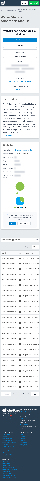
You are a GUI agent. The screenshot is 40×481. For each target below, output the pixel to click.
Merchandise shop (8, 475)
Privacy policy (6, 465)
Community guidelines (9, 469)
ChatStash (5, 453)
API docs (5, 437)
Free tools (5, 451)
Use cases (5, 445)
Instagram (23, 445)
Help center (6, 435)
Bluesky (22, 439)
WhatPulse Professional (28, 412)
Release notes (7, 441)
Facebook (23, 443)
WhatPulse (20, 90)
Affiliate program (8, 473)
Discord (22, 437)
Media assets (6, 471)
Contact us (6, 463)
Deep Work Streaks (8, 455)
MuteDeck (23, 418)
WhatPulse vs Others (9, 477)
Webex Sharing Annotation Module (27, 10)
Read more (7, 135)
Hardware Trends (8, 447)
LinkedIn (23, 441)
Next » (35, 394)
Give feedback (7, 439)
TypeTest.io (24, 424)
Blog (21, 435)
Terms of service (8, 467)
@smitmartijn (7, 418)
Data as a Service (8, 449)
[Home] (2, 10)
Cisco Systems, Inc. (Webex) (20, 81)
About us (5, 461)
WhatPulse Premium (9, 443)
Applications (10, 10)
